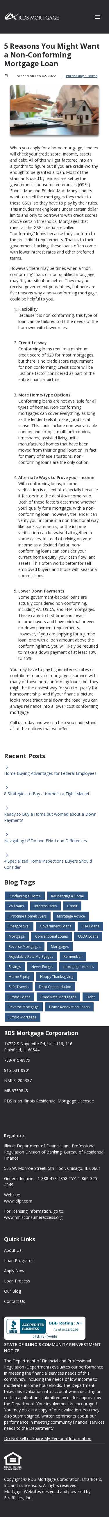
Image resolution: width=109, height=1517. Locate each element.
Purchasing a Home (81, 76)
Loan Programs (18, 1260)
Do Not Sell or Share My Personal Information (47, 1438)
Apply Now (14, 1270)
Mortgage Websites (23, 1491)
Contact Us (14, 1301)
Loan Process (17, 1281)
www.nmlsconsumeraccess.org (33, 1217)
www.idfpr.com (18, 1201)
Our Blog (12, 1291)
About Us (13, 1250)
